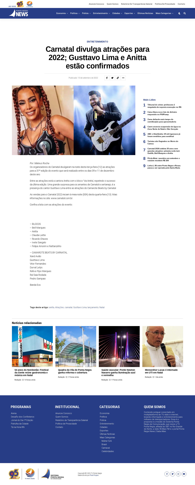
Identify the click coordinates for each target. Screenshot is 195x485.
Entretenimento (100, 13)
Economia (61, 13)
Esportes (129, 13)
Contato (181, 4)
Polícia (85, 13)
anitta (51, 307)
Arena (13, 413)
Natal (101, 307)
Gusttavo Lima (80, 307)
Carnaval (106, 448)
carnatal (68, 307)
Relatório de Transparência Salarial (136, 4)
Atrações (59, 307)
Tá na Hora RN (17, 427)
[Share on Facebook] (107, 77)
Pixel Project (94, 475)
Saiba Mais (161, 431)
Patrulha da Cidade (20, 423)
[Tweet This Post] (112, 77)
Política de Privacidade (165, 4)
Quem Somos (112, 4)
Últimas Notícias (145, 13)
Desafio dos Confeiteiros (22, 417)
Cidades (116, 13)
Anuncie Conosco (96, 4)
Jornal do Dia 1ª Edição (22, 420)
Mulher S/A (107, 441)
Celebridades (108, 451)
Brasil (104, 444)
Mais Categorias (163, 13)
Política (73, 13)
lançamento (93, 307)
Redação (18, 380)
